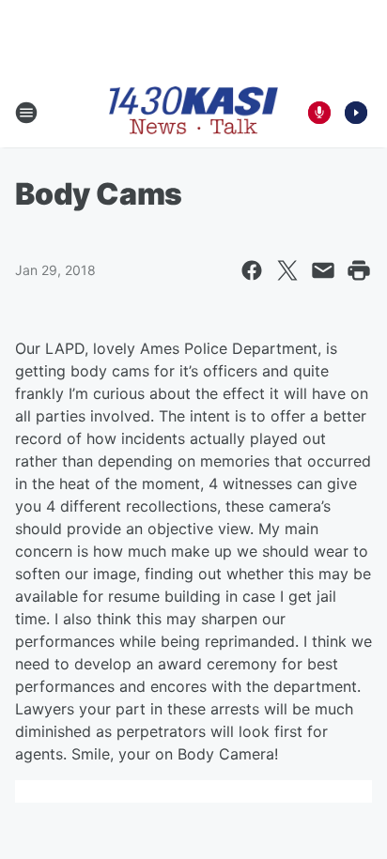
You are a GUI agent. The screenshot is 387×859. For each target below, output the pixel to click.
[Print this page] (359, 270)
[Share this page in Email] (323, 270)
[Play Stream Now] (356, 112)
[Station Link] (193, 112)
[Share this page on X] (287, 270)
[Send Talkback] (319, 112)
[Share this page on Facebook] (252, 270)
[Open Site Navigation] (26, 112)
